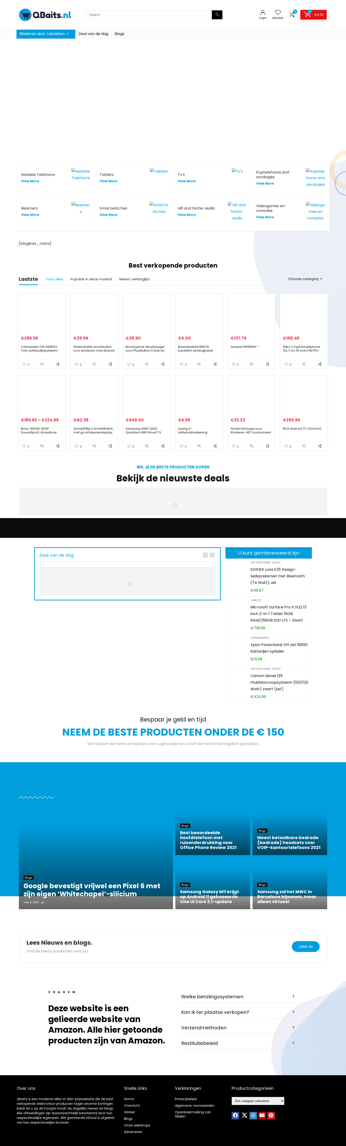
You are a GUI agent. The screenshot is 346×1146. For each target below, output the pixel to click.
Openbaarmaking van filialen (193, 1114)
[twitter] (244, 1115)
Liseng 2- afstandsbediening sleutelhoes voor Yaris (195, 432)
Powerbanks (259, 638)
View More (30, 181)
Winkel (129, 1112)
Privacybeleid (186, 1099)
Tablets (255, 600)
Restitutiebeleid (199, 1043)
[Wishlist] (278, 13)
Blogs (120, 33)
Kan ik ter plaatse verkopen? (215, 1012)
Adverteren (133, 1132)
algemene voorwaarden (194, 1105)
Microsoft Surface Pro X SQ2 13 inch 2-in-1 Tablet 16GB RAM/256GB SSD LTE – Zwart (278, 613)
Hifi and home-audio (265, 562)
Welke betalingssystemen (212, 996)
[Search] (217, 14)
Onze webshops (137, 1125)
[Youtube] (262, 1115)
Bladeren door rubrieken (42, 33)
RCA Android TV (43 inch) (302, 428)
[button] (238, 997)
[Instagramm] (253, 1115)
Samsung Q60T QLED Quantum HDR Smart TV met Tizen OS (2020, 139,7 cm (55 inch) (145, 434)
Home (129, 1099)
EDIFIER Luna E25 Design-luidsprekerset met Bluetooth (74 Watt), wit (277, 576)
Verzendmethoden (203, 1027)
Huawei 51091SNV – (245, 347)
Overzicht (132, 1105)
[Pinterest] (271, 1115)
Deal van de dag (93, 33)
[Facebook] (235, 1115)
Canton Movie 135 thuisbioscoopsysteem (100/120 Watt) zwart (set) (279, 682)
